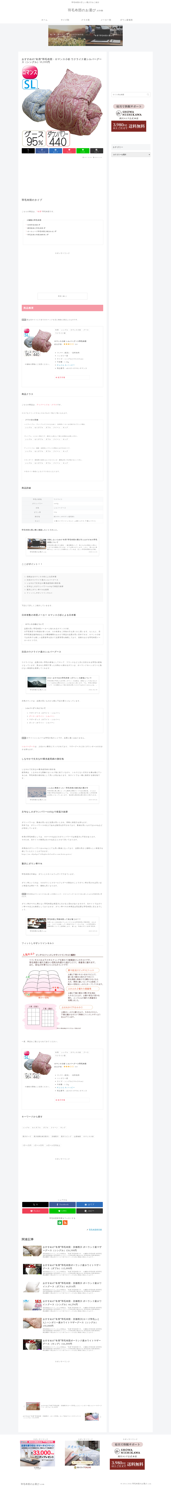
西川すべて (27, 1136)
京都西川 (55, 1136)
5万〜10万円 (39, 1145)
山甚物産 (77, 1136)
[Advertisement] (62, 176)
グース (86, 330)
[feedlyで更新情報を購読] (59, 1222)
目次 (60, 296)
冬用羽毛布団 (33, 225)
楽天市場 (61, 377)
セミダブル (39, 427)
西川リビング (66, 1136)
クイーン (56, 427)
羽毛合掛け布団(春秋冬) (37, 235)
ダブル (48, 427)
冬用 (57, 330)
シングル (64, 330)
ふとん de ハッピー (67, 365)
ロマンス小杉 (76, 330)
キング (65, 427)
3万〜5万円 (27, 1145)
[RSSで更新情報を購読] (65, 1222)
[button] (96, 150)
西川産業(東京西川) (41, 1136)
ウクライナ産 (60, 333)
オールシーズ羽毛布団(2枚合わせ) (41, 231)
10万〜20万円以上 (53, 1145)
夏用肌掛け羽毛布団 (35, 228)
